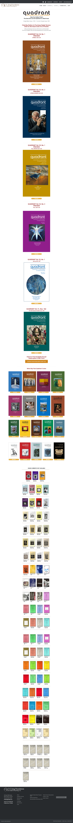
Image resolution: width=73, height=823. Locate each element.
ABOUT (44, 5)
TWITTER (45, 2)
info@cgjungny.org (8, 799)
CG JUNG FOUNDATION (7, 821)
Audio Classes (45, 798)
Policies (18, 799)
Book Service (19, 802)
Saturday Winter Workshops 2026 (36, 799)
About (18, 794)
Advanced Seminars (34, 797)
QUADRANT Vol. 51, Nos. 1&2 (36, 309)
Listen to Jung (45, 796)
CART (69, 5)
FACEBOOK (43, 2)
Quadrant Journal (20, 796)
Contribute (19, 801)
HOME (40, 5)
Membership (19, 798)
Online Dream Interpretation (48, 794)
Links (18, 804)
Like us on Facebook (8, 801)
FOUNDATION (63, 5)
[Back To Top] (70, 820)
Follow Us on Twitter (8, 803)
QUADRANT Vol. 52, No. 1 (36, 259)
